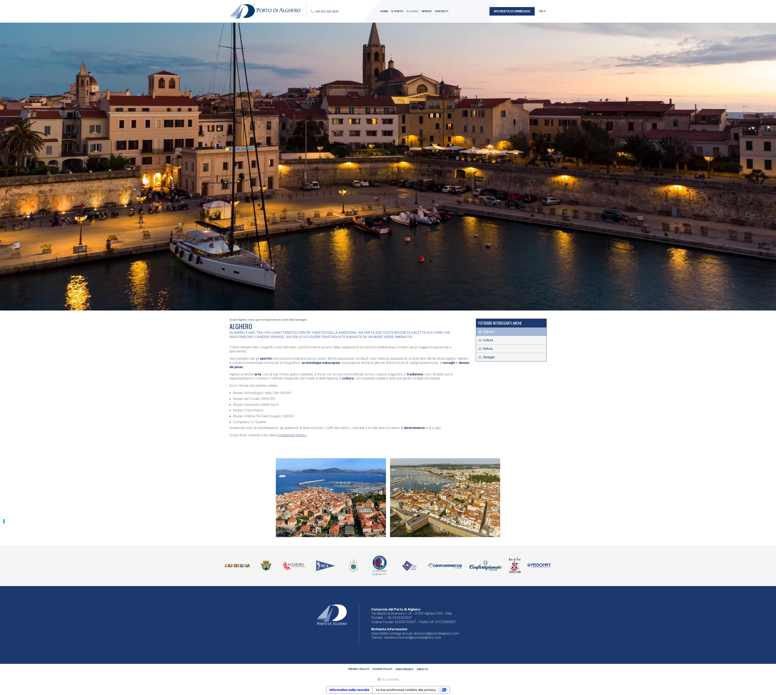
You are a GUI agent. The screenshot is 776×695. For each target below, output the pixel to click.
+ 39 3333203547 (398, 618)
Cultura (488, 340)
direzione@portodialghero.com (436, 633)
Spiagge (489, 357)
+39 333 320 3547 (326, 11)
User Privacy (404, 669)
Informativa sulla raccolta (349, 690)
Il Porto (397, 11)
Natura (488, 348)
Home (384, 11)
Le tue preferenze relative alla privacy (406, 690)
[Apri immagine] (331, 497)
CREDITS (422, 669)
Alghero (412, 11)
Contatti (441, 11)
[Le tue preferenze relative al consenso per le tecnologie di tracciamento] (4, 521)
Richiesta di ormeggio (512, 11)
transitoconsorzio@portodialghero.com (412, 637)
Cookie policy (382, 669)
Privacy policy (358, 669)
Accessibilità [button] (390, 679)
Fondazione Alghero (292, 435)
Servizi (427, 11)
